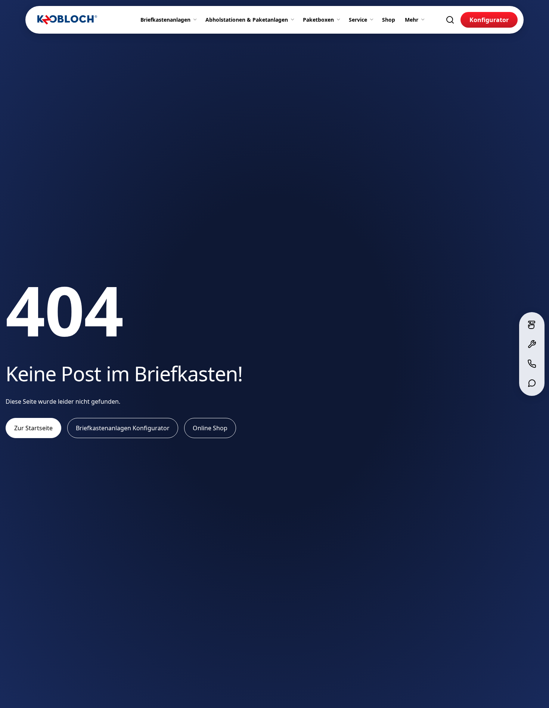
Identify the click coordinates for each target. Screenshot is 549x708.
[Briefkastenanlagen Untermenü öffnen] (196, 20)
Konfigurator (489, 20)
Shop (388, 19)
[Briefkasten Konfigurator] (532, 325)
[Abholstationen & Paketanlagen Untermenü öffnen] (294, 20)
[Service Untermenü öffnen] (373, 20)
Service (358, 19)
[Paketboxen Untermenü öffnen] (340, 20)
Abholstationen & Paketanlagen (246, 19)
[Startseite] (67, 19)
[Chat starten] (532, 383)
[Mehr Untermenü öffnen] (424, 20)
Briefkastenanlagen (165, 19)
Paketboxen (318, 19)
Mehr (411, 19)
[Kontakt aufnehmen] (532, 363)
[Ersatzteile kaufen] (532, 344)
